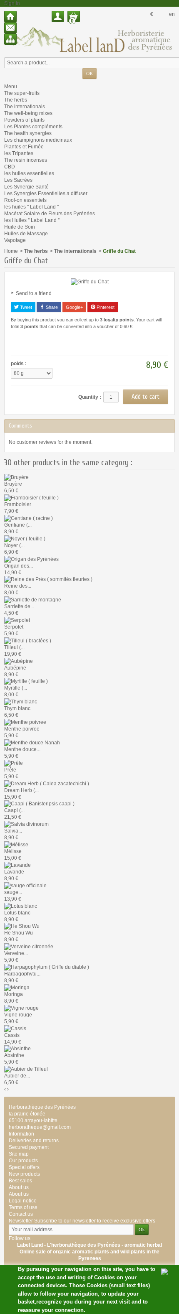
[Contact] (10, 28)
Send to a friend (34, 293)
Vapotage (15, 240)
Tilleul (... (14, 647)
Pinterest (104, 307)
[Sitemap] (10, 39)
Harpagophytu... (22, 974)
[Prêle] (13, 763)
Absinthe (14, 1055)
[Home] (10, 16)
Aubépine (15, 668)
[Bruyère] (16, 477)
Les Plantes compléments (33, 127)
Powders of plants (24, 120)
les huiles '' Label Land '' (31, 207)
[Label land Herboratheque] (89, 39)
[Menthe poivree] (25, 722)
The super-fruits (22, 93)
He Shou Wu (18, 933)
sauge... (13, 892)
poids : (19, 364)
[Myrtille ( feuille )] (26, 681)
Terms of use (23, 1207)
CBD (9, 167)
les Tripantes (18, 153)
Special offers (24, 1167)
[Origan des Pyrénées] (31, 559)
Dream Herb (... (21, 790)
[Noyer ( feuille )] (24, 538)
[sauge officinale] (25, 885)
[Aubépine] (18, 661)
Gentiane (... (18, 525)
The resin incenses (25, 160)
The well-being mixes (28, 113)
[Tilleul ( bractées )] (27, 640)
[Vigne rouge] (21, 1008)
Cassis (12, 1035)
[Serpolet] (17, 620)
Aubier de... (17, 1076)
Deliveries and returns (34, 1140)
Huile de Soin (19, 227)
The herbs (15, 100)
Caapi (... (14, 810)
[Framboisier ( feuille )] (31, 497)
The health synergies (28, 133)
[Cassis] (15, 1028)
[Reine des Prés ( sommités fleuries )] (48, 579)
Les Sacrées (18, 180)
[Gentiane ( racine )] (28, 518)
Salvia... (13, 831)
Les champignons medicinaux (38, 140)
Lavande (14, 872)
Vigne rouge (18, 1015)
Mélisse (13, 851)
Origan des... (18, 566)
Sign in (12, 3)
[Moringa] (17, 987)
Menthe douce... (22, 749)
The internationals (24, 107)
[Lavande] (17, 865)
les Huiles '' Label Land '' (32, 220)
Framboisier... (19, 504)
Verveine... (16, 953)
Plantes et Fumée (24, 147)
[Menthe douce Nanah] (32, 742)
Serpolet (13, 627)
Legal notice (23, 1201)
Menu (10, 86)
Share (51, 307)
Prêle (10, 770)
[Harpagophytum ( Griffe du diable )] (46, 967)
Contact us (21, 1214)
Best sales (20, 1181)
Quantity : (89, 397)
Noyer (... (14, 545)
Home (11, 251)
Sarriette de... (19, 606)
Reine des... (17, 586)
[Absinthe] (17, 1049)
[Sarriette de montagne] (32, 599)
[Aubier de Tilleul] (26, 1069)
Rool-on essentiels (25, 200)
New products (24, 1174)
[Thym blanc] (20, 701)
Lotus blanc (17, 913)
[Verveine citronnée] (28, 946)
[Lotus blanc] (20, 906)
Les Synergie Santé (26, 187)
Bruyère (13, 484)
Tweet (25, 307)
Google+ (74, 307)
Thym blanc (17, 708)
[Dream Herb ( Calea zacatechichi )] (46, 783)
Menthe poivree (22, 729)
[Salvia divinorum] (26, 824)
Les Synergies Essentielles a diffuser (45, 193)
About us (19, 1194)
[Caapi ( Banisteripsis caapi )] (39, 804)
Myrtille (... (15, 688)
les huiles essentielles (29, 173)
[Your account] (58, 16)
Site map (19, 1154)
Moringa (13, 994)
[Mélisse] (16, 844)
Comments (20, 425)
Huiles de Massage (26, 234)
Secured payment (29, 1147)
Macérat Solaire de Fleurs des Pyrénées (49, 213)
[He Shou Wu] (22, 926)
